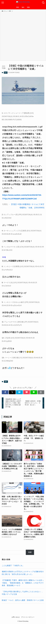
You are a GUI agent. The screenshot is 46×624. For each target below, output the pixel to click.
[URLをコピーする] (41, 392)
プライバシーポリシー (27, 617)
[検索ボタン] (43, 2)
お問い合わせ (16, 617)
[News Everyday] (23, 2)
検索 (30, 552)
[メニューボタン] (2, 2)
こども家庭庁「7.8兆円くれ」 (13, 565)
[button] (5, 392)
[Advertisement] (23, 36)
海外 (5, 72)
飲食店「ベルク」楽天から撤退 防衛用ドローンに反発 (23, 600)
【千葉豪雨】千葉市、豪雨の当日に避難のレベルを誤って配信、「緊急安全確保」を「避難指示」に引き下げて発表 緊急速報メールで (23, 582)
